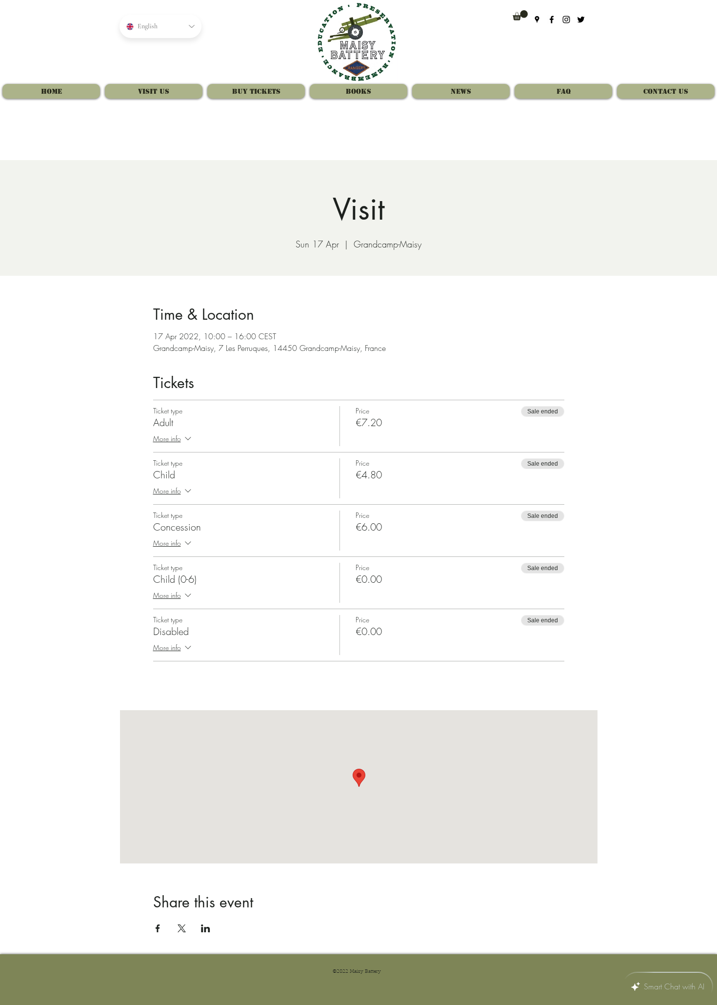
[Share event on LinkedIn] (205, 928)
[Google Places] (537, 19)
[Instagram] (566, 19)
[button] (520, 15)
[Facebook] (552, 19)
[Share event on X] (181, 928)
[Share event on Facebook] (157, 928)
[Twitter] (581, 19)
